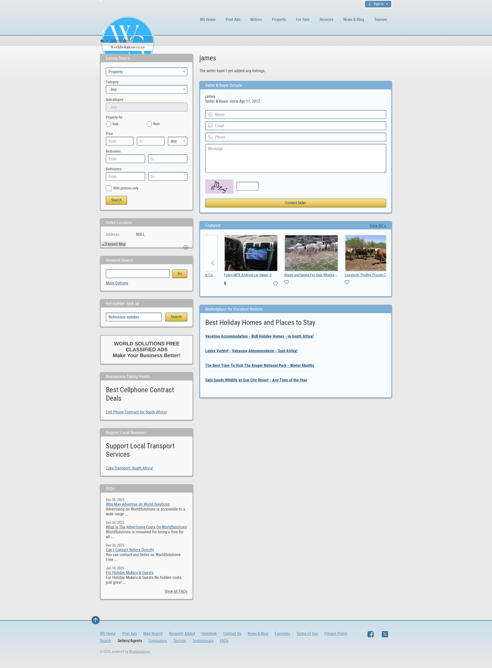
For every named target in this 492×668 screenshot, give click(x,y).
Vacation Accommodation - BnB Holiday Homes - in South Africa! (259, 336)
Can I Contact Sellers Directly (130, 549)
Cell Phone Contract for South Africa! (136, 412)
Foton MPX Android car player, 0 (232, 275)
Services (326, 19)
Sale (115, 124)
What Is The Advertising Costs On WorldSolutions (146, 527)
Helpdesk (209, 633)
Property (279, 19)
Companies (157, 640)
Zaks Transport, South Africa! (129, 468)
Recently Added (182, 633)
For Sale (303, 19)
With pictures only (125, 188)
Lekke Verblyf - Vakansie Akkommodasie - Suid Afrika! (251, 350)
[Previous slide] (213, 263)
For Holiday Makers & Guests (129, 572)
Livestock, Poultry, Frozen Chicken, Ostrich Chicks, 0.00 (370, 275)
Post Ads (233, 19)
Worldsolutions (139, 652)
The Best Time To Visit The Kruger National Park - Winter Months (259, 365)
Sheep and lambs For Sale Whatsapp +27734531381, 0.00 (310, 275)
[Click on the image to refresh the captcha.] (219, 186)
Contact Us (232, 633)
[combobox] (146, 89)
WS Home (208, 19)
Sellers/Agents (121, 41)
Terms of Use (307, 633)
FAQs (224, 640)
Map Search (153, 633)
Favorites (282, 633)
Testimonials (202, 640)
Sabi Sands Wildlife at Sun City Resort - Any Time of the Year (256, 380)
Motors (256, 19)
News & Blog (353, 19)
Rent (156, 124)
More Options (117, 283)
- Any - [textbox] (114, 89)
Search (105, 640)
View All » (378, 225)
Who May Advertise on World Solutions (138, 504)
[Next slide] (378, 263)
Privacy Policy (335, 633)
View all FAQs (176, 591)
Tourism (380, 19)
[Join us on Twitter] (385, 634)
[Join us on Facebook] (370, 634)
